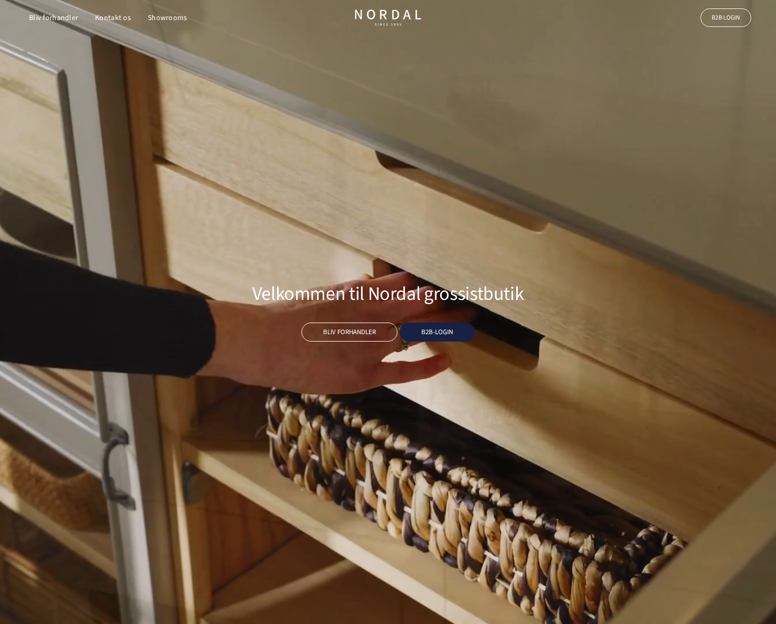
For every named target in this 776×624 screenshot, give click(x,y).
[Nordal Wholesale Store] (388, 18)
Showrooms (167, 18)
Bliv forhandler (53, 18)
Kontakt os (113, 18)
